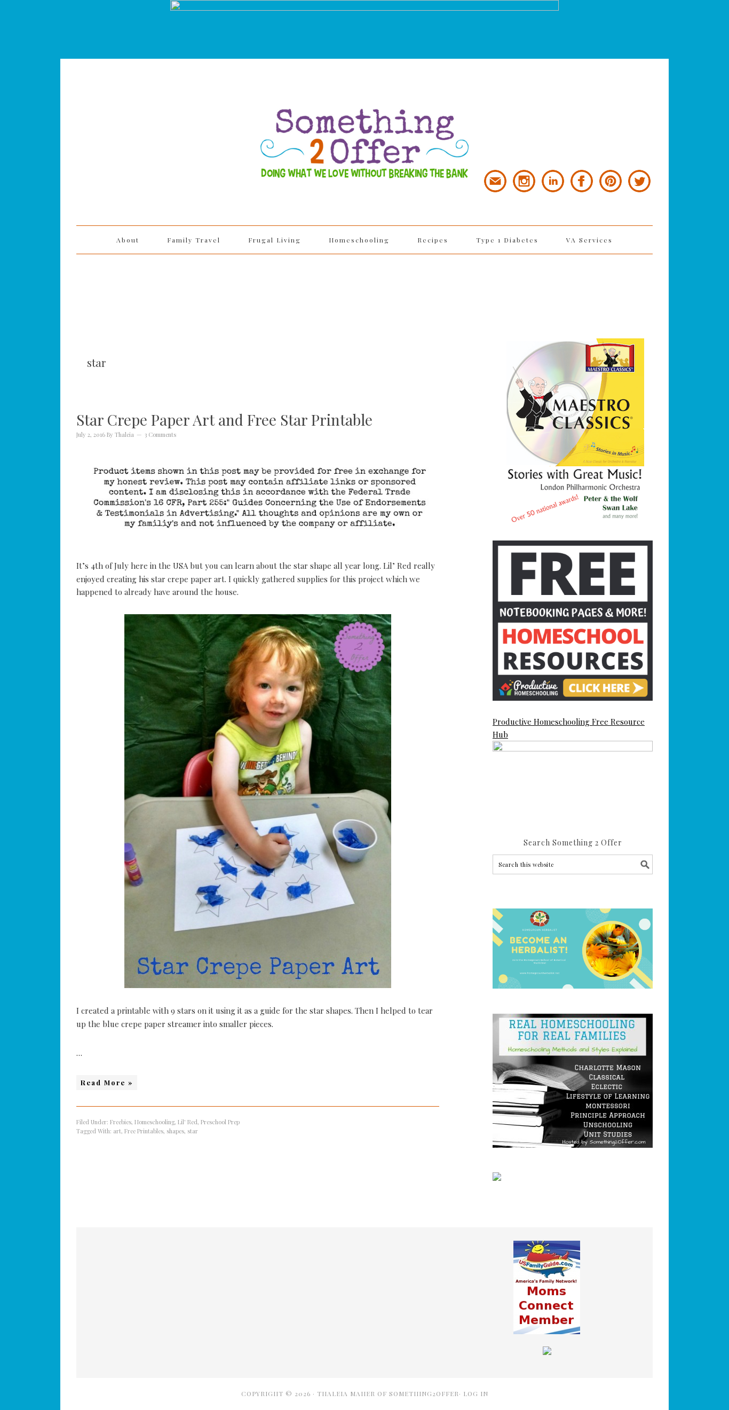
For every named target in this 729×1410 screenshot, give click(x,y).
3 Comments (160, 434)
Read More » (107, 1082)
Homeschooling (154, 1122)
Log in (475, 1393)
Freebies (120, 1122)
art (117, 1131)
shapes (175, 1131)
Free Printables (143, 1131)
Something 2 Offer (172, 113)
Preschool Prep (220, 1122)
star (192, 1131)
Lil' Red (187, 1122)
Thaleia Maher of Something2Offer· (390, 1393)
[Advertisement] (364, 289)
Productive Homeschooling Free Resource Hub (569, 728)
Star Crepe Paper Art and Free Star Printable (224, 419)
